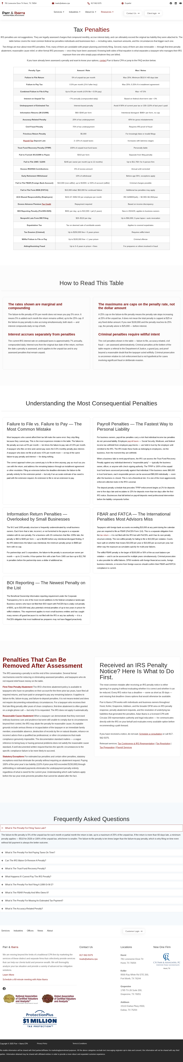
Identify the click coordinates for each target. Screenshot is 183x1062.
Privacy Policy (42, 1043)
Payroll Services (124, 747)
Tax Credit (46, 204)
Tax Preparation (107, 747)
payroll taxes (133, 441)
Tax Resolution (163, 743)
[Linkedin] (176, 3)
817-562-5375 (86, 955)
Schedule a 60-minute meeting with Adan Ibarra (25, 979)
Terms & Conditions (80, 1043)
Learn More (8, 975)
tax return (104, 535)
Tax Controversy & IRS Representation (136, 743)
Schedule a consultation (150, 734)
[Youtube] (180, 3)
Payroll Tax (28, 141)
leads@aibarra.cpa (88, 959)
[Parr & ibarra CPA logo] (13, 13)
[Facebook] (171, 3)
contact (103, 60)
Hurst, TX (166, 968)
